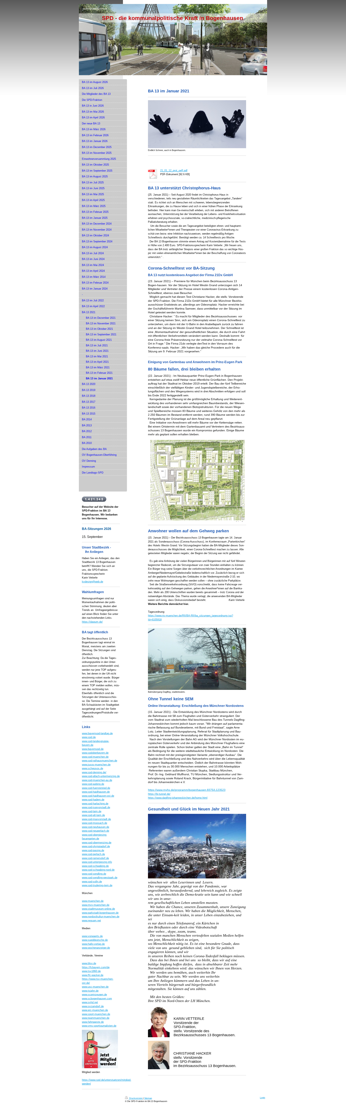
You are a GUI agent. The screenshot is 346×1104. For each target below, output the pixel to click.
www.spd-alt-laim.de (93, 815)
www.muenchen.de (93, 900)
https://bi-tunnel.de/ (159, 793)
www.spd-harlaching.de (95, 803)
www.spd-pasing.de (93, 850)
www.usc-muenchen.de (95, 986)
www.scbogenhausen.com (97, 998)
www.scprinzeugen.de (94, 994)
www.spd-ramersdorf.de (95, 858)
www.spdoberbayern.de (95, 752)
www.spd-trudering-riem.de (97, 885)
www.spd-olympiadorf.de (96, 846)
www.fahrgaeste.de (93, 1021)
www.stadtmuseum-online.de (98, 908)
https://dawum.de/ (92, 621)
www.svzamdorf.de (93, 1006)
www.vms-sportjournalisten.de (99, 1025)
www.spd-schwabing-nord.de (98, 869)
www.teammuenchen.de (95, 1017)
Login (262, 1097)
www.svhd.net (90, 1002)
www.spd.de (89, 737)
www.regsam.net (91, 920)
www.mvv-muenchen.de (95, 904)
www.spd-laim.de (91, 811)
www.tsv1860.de (91, 971)
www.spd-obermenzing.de (96, 842)
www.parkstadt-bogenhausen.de (100, 912)
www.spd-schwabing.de (95, 865)
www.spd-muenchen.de (95, 756)
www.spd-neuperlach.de (95, 830)
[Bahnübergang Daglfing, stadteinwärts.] (197, 659)
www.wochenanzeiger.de (96, 947)
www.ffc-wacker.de (92, 975)
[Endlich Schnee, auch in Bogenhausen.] (197, 124)
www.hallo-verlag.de (93, 943)
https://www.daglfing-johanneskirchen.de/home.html (177, 797)
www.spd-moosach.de (94, 822)
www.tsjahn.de (90, 990)
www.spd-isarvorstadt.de (96, 807)
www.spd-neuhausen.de (95, 826)
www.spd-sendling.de (94, 873)
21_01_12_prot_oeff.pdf (173, 170)
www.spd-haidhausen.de (96, 791)
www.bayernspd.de (93, 748)
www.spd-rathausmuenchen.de (99, 760)
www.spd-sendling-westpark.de (99, 877)
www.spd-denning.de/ (94, 772)
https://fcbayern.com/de (96, 967)
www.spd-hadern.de (93, 799)
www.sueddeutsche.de (95, 939)
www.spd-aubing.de (93, 783)
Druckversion (136, 1098)
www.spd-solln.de (92, 881)
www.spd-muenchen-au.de (97, 780)
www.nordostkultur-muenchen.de (100, 916)
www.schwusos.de (92, 768)
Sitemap (148, 1098)
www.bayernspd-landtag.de (97, 733)
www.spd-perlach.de (93, 854)
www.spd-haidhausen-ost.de (98, 795)
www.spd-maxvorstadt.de (96, 819)
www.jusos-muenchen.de (96, 764)
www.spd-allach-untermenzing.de (101, 776)
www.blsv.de (89, 963)
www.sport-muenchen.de (96, 1014)
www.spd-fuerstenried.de (96, 787)
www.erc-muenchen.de (95, 1010)
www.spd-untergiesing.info (97, 861)
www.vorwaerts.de (92, 936)
